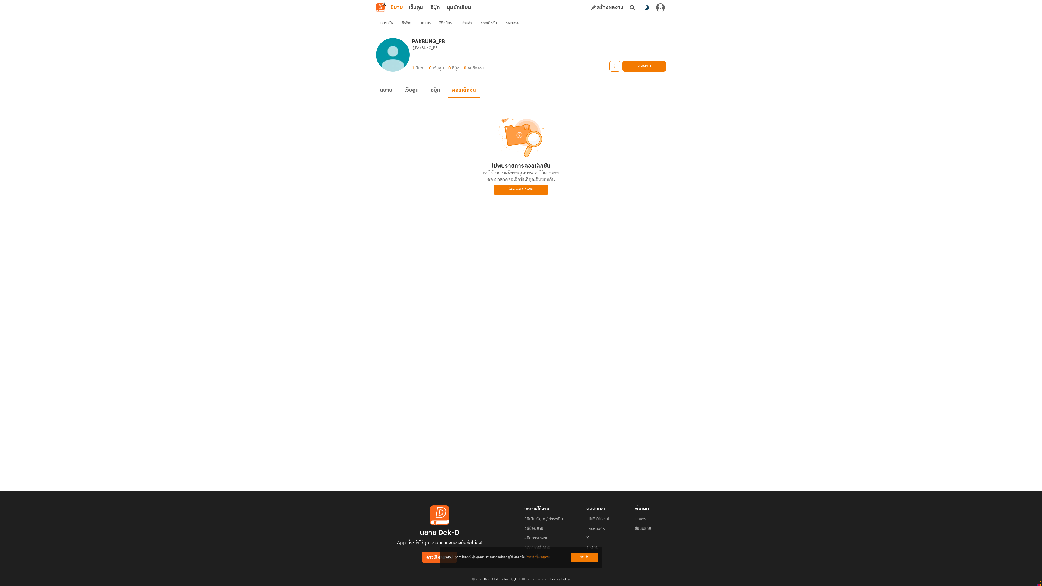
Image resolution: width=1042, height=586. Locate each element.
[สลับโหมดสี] (646, 7)
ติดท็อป (407, 23)
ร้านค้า (467, 23)
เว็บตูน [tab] (416, 7)
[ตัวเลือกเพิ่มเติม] (614, 66)
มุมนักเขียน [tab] (459, 7)
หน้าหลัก (386, 23)
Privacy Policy (560, 579)
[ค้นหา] (632, 7)
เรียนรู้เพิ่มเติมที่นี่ (537, 557)
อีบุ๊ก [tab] (435, 7)
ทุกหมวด (512, 23)
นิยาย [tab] (396, 7)
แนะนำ (426, 23)
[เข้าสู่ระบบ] (660, 7)
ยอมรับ (584, 557)
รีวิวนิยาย (446, 23)
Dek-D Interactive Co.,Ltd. (502, 579)
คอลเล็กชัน (489, 23)
